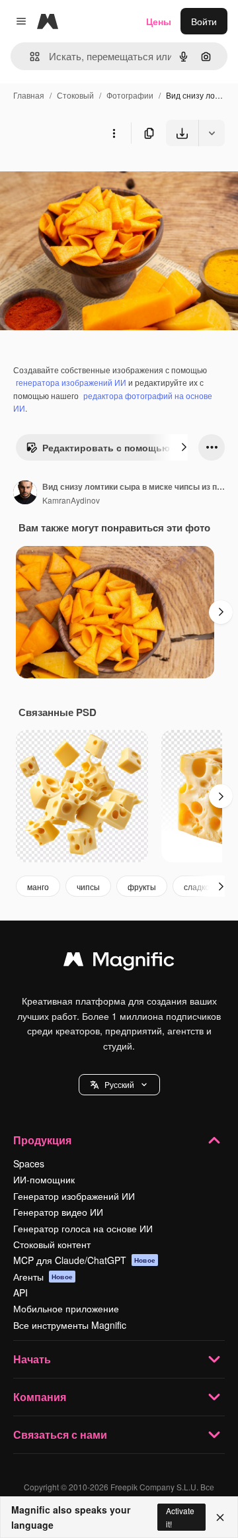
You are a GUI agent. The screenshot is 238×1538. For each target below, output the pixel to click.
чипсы (88, 886)
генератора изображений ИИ (71, 382)
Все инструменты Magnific (69, 1325)
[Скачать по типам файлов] (211, 133)
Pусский (119, 1084)
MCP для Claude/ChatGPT (84, 1260)
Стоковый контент (52, 1244)
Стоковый (75, 95)
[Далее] (184, 447)
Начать (32, 1359)
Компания (39, 1396)
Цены (158, 21)
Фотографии (129, 95)
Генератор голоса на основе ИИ (83, 1228)
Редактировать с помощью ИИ (114, 447)
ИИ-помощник (44, 1179)
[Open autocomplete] (29, 57)
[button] (119, 1084)
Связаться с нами (60, 1434)
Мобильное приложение (66, 1308)
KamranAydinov (71, 500)
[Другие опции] (113, 133)
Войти (204, 21)
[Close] (220, 1517)
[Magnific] (119, 962)
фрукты (142, 886)
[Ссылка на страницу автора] (25, 493)
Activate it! (180, 1517)
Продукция (42, 1140)
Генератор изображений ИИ (74, 1195)
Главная (28, 95)
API (20, 1292)
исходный (88, 177)
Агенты (43, 1276)
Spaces (28, 1163)
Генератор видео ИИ (58, 1211)
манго (38, 886)
